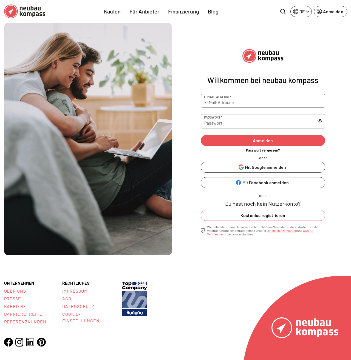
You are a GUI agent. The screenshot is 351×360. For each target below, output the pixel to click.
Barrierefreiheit (25, 314)
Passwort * (213, 117)
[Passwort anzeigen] (320, 121)
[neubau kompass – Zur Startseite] (24, 11)
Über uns (15, 290)
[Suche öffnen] (282, 11)
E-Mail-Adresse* (217, 97)
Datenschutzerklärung (282, 230)
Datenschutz (78, 306)
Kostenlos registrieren (262, 215)
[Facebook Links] (8, 342)
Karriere (15, 306)
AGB (66, 298)
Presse (12, 298)
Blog (213, 11)
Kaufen (112, 11)
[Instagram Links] (19, 342)
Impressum (74, 290)
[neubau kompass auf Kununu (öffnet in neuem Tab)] (135, 298)
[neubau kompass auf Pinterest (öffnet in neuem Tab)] (41, 342)
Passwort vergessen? (263, 150)
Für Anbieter (144, 11)
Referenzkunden (25, 321)
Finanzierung (183, 11)
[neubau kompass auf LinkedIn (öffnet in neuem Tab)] (30, 342)
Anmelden (263, 140)
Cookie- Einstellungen (80, 317)
